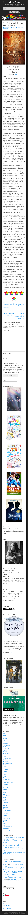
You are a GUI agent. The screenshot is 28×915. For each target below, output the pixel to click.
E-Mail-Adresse (7, 353)
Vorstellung (6, 828)
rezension (11, 305)
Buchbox (5, 761)
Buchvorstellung (7, 763)
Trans (4, 825)
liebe (8, 305)
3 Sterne (5, 737)
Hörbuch (5, 784)
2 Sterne (5, 735)
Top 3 (4, 823)
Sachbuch (5, 813)
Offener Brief (6, 807)
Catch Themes (22, 913)
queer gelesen (7, 810)
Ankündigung (6, 747)
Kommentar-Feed (7, 907)
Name (5, 348)
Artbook (5, 750)
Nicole (4, 868)
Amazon (17, 74)
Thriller (5, 822)
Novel (4, 804)
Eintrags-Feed (6, 905)
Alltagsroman (6, 745)
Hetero (5, 781)
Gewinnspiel (6, 779)
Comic (4, 768)
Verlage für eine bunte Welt (16, 652)
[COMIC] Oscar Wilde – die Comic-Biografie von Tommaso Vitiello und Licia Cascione (13, 849)
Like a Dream (15, 2)
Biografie (5, 755)
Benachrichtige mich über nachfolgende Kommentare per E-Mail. (13, 364)
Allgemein (5, 743)
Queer (4, 809)
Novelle (5, 805)
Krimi (4, 792)
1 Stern (5, 734)
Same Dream (6, 815)
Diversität (5, 769)
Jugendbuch (6, 789)
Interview (5, 787)
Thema (5, 820)
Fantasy (5, 776)
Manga (5, 799)
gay (16, 304)
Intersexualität (7, 786)
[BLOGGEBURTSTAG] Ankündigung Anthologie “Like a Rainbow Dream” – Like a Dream (14, 863)
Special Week (11, 304)
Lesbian (5, 794)
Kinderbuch (6, 791)
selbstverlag (20, 305)
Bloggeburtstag (7, 758)
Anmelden (5, 903)
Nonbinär (5, 802)
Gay (13, 303)
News (4, 800)
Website (5, 358)
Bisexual (5, 756)
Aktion (4, 742)
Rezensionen (6, 812)
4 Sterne (5, 738)
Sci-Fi (4, 817)
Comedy (5, 766)
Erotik (4, 773)
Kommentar (6, 330)
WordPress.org (7, 908)
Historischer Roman (18, 303)
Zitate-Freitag (6, 830)
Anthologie (6, 748)
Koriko (14, 27)
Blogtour (5, 760)
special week (6, 307)
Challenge (5, 764)
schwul (15, 305)
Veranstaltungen (7, 826)
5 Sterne (6, 303)
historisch (20, 304)
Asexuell (5, 751)
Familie (5, 774)
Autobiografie (6, 753)
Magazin (5, 797)
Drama (10, 303)
